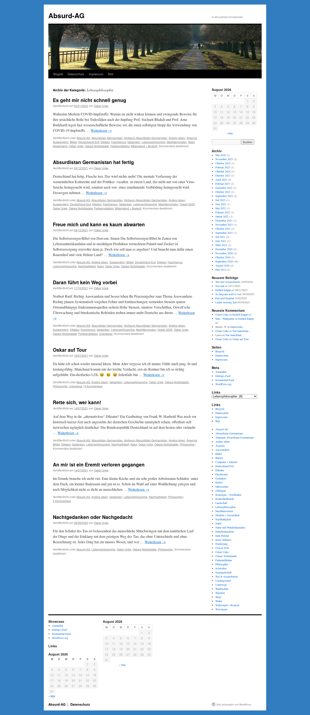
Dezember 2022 (223, 187)
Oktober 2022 (222, 192)
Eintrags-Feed (222, 376)
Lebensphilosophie (153, 142)
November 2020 (224, 253)
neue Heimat (222, 535)
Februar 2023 (222, 183)
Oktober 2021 (222, 228)
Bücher (219, 458)
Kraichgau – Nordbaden (228, 494)
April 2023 (221, 179)
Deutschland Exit (88, 142)
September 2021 (224, 232)
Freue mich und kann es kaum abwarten (99, 224)
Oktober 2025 (222, 163)
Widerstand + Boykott (144, 146)
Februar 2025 (222, 167)
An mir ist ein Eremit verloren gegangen (99, 464)
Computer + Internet (226, 462)
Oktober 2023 (222, 175)
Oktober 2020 (222, 257)
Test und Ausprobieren (227, 282)
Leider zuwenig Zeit (226, 302)
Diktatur (105, 142)
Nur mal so (221, 286)
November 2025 (224, 159)
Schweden (220, 568)
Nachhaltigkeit (87, 266)
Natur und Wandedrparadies (230, 527)
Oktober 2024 (222, 171)
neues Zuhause (223, 539)
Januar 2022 (222, 216)
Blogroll (58, 74)
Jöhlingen (220, 490)
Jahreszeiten (221, 486)
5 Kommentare (93, 386)
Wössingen (221, 609)
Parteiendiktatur (120, 146)
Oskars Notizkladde (97, 146)
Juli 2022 (220, 200)
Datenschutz (76, 74)
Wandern (220, 593)
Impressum (96, 74)
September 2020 (224, 261)
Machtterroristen (177, 142)
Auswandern (61, 142)
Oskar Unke (101, 106)
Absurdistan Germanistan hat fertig (93, 162)
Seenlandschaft (223, 572)
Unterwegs (105, 334)
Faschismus (118, 142)
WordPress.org (223, 384)
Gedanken (133, 142)
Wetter (218, 601)
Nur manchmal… (241, 331)
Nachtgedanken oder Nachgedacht (93, 516)
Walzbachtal (221, 588)
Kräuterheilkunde (224, 499)
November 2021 (224, 224)
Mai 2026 (220, 155)
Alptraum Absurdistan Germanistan (145, 138)
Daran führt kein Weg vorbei (85, 282)
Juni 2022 (220, 204)
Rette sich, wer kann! (77, 402)
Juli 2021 (220, 237)
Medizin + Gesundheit (227, 515)
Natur (191, 142)
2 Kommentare (62, 501)
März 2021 (221, 245)
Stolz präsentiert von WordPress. (234, 704)
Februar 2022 (222, 212)
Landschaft (221, 503)
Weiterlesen (101, 130)
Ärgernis (192, 138)
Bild (110, 74)
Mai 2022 (220, 208)
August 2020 (222, 265)
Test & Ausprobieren (226, 576)
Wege (218, 597)
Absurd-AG (66, 15)
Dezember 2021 (223, 220)
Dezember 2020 (223, 249)
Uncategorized (223, 580)
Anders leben (177, 138)
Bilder (73, 142)
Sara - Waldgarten (224, 318)
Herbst (219, 482)
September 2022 (224, 196)
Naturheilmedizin (224, 531)
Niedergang (60, 146)
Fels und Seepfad (224, 298)
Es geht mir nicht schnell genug (89, 100)
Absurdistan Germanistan (107, 138)
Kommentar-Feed (224, 380)
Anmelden (220, 372)
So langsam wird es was (228, 294)
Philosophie (60, 386)
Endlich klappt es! (225, 290)
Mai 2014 (220, 269)
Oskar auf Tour (70, 349)
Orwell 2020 (187, 204)
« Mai (229, 133)
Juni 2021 (220, 241)
